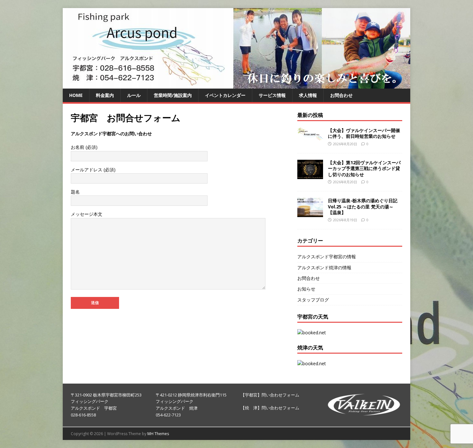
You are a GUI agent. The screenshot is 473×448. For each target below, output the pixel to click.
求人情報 (308, 95)
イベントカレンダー (225, 95)
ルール (134, 95)
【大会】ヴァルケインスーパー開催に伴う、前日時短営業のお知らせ (364, 133)
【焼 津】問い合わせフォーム (270, 408)
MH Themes (158, 433)
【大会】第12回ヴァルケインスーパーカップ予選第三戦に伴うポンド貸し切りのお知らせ (364, 168)
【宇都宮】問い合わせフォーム (270, 395)
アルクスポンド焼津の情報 (324, 267)
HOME (76, 95)
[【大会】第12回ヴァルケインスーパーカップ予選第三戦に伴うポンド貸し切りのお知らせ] (310, 175)
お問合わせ (341, 95)
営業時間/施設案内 (173, 95)
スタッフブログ (313, 300)
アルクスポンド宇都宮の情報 (326, 256)
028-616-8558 (83, 415)
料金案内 (105, 95)
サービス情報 (272, 95)
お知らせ (306, 289)
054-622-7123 (168, 415)
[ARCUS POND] (236, 85)
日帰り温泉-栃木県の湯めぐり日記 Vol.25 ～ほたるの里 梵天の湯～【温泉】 (362, 206)
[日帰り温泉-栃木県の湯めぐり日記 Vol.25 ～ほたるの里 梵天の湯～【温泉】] (310, 213)
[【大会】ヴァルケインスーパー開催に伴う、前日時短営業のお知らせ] (310, 136)
